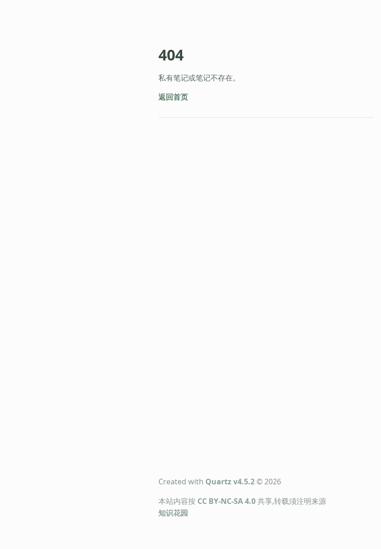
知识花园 (173, 513)
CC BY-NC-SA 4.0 (226, 501)
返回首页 (173, 97)
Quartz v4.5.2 (230, 481)
